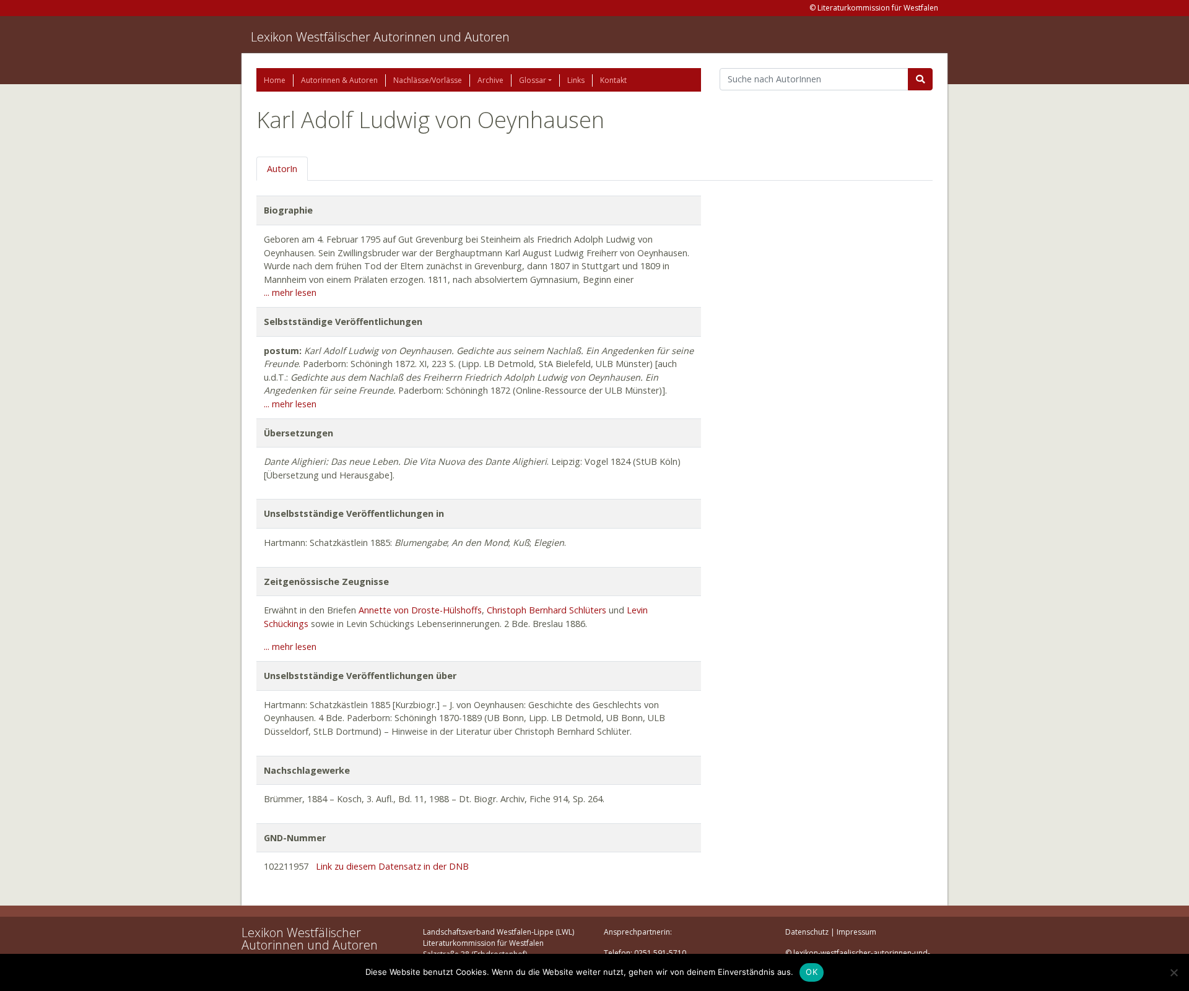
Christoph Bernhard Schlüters (546, 610)
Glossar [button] (532, 80)
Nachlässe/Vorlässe (427, 80)
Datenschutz (807, 932)
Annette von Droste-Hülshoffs (420, 610)
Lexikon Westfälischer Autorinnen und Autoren (380, 36)
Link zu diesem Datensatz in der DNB (392, 866)
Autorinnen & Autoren (339, 80)
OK (811, 972)
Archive (490, 80)
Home (274, 80)
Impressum (856, 932)
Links (576, 80)
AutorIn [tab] (282, 169)
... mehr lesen (290, 292)
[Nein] (1173, 972)
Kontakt (613, 80)
